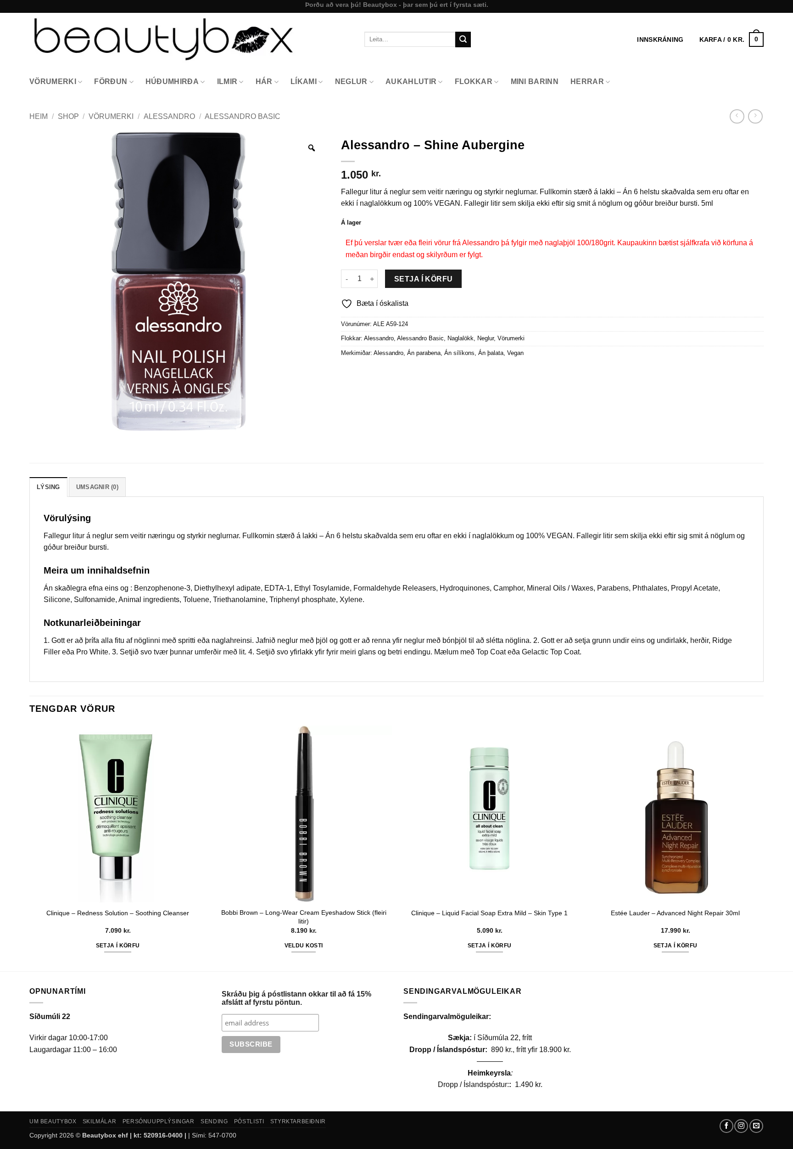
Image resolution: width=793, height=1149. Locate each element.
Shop (68, 116)
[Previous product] (755, 116)
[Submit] (463, 39)
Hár (264, 81)
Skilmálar (100, 1121)
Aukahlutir (410, 81)
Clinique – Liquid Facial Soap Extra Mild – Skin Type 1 (489, 913)
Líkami (303, 81)
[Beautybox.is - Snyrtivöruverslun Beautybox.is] (190, 39)
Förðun (110, 81)
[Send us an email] (756, 1126)
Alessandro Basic (242, 116)
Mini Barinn (535, 81)
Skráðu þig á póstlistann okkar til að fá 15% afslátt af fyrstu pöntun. (296, 998)
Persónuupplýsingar (159, 1121)
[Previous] (30, 847)
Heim (38, 116)
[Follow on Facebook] (726, 1126)
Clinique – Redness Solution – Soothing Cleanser (117, 913)
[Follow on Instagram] (741, 1126)
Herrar (587, 81)
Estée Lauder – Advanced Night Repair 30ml (675, 913)
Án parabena (424, 352)
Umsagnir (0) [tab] (97, 487)
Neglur (351, 81)
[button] (731, 39)
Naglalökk (460, 338)
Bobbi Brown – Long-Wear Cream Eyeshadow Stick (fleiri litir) (303, 917)
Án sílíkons (459, 352)
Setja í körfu (423, 279)
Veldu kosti (304, 945)
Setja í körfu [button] (118, 945)
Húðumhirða (172, 81)
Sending (214, 1121)
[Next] (763, 847)
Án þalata (490, 352)
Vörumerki (52, 81)
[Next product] (737, 116)
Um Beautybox (52, 1121)
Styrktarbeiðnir (298, 1121)
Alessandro (169, 116)
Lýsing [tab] (48, 487)
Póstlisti (249, 1121)
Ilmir (227, 81)
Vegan (515, 352)
